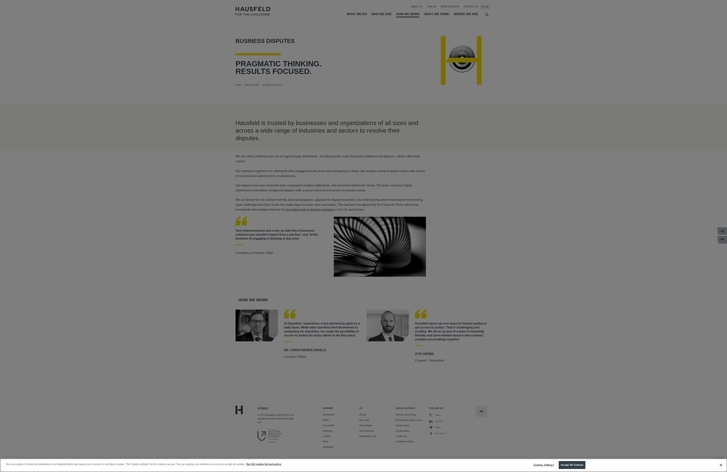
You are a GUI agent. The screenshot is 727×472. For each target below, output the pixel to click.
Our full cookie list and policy (263, 464)
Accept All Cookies (572, 464)
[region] (363, 465)
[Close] (721, 465)
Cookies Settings (544, 464)
